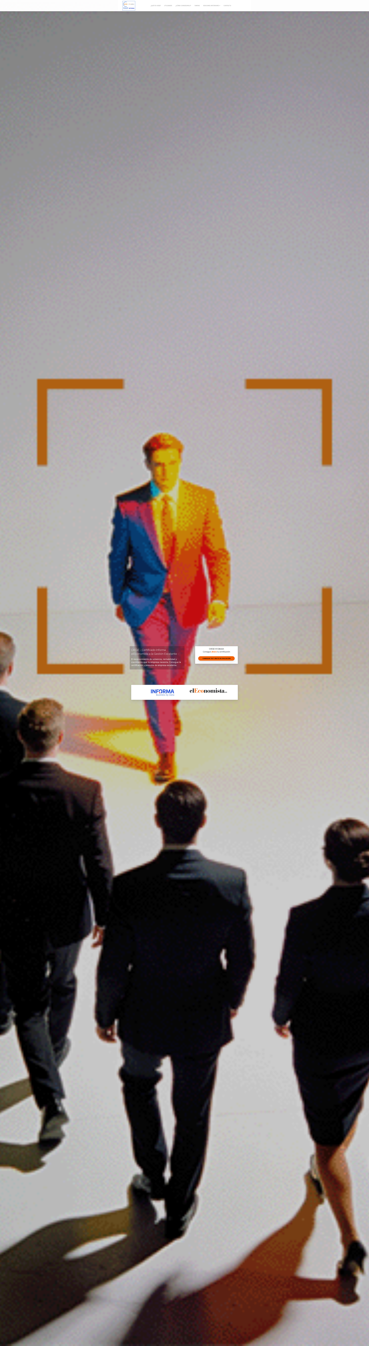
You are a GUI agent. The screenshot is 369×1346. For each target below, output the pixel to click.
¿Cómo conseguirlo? (183, 5)
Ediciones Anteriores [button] (211, 5)
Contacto (227, 5)
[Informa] (162, 692)
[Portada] (133, 5)
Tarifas (197, 5)
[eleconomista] (208, 690)
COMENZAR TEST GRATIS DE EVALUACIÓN (216, 658)
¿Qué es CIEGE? (156, 5)
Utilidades (168, 5)
